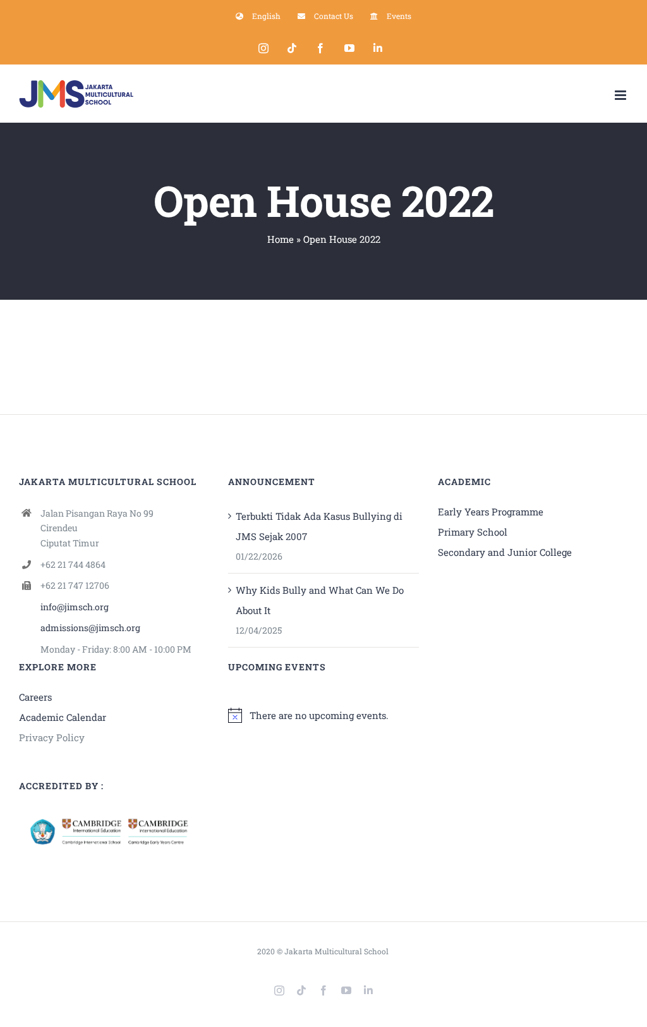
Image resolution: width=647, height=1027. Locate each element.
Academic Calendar (62, 717)
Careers (35, 697)
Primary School (472, 532)
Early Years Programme (490, 511)
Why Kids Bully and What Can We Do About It (320, 600)
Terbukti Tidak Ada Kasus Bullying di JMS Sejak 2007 (319, 526)
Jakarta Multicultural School (336, 951)
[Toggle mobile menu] (621, 95)
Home (280, 239)
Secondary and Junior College (505, 552)
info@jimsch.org (74, 607)
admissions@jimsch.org (90, 628)
